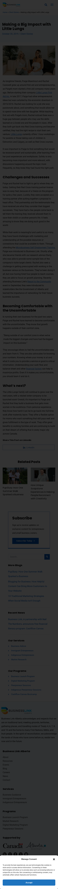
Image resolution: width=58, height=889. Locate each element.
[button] (54, 859)
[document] (29, 444)
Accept (29, 882)
